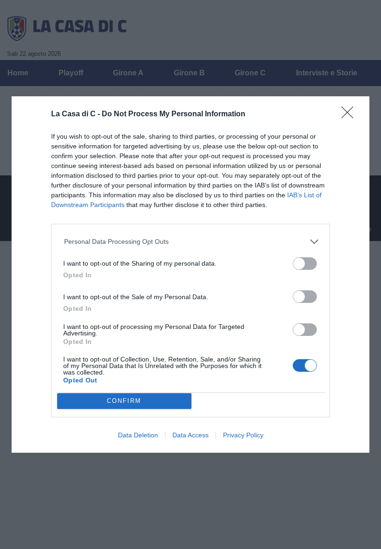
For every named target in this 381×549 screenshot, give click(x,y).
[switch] (305, 263)
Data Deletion (138, 435)
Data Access (190, 435)
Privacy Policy (243, 435)
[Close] (350, 115)
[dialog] (190, 274)
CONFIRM (124, 400)
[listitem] (190, 242)
